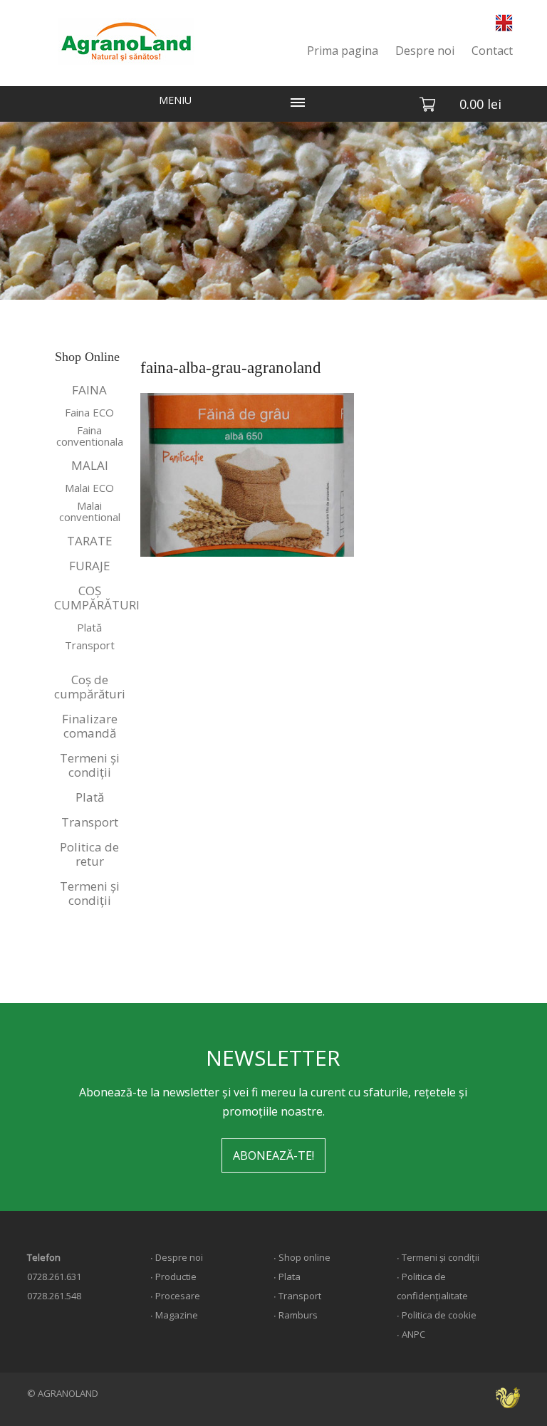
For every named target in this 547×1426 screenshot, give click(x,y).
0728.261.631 (54, 1276)
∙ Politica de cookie (436, 1315)
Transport (90, 645)
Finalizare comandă (90, 726)
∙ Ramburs (296, 1315)
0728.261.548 (54, 1295)
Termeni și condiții (90, 765)
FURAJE (89, 565)
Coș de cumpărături (89, 686)
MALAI (89, 465)
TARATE (90, 541)
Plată (89, 627)
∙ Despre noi (176, 1257)
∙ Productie (173, 1276)
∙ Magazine (174, 1315)
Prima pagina (342, 50)
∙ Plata (287, 1276)
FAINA (89, 390)
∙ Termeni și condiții (438, 1257)
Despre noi (424, 50)
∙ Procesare (175, 1295)
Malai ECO (89, 488)
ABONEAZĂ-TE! (273, 1155)
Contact (492, 50)
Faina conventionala (89, 436)
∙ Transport (297, 1295)
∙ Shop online (302, 1257)
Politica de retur (89, 854)
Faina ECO (89, 412)
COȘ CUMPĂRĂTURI (90, 597)
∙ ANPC (411, 1334)
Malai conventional (89, 511)
